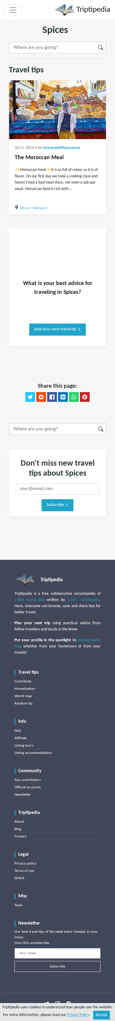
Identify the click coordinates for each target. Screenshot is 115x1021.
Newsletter (22, 795)
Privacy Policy (78, 1015)
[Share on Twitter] (30, 397)
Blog (17, 829)
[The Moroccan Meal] (57, 109)
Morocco (40, 208)
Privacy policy (25, 863)
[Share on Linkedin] (63, 397)
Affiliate (20, 738)
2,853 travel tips (29, 600)
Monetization (24, 689)
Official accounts (27, 787)
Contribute (22, 681)
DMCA (19, 878)
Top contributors (27, 780)
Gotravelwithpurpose (61, 148)
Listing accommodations (33, 753)
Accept (101, 1015)
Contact (20, 836)
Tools (18, 905)
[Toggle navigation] (13, 10)
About (19, 822)
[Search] (101, 47)
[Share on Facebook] (52, 397)
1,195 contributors (83, 600)
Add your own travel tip (55, 329)
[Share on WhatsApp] (74, 397)
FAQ (17, 731)
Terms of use (24, 871)
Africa (24, 208)
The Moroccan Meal (39, 158)
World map (23, 696)
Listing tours (23, 745)
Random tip (23, 703)
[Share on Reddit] (41, 397)
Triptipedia (92, 10)
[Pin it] (85, 397)
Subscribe (56, 505)
